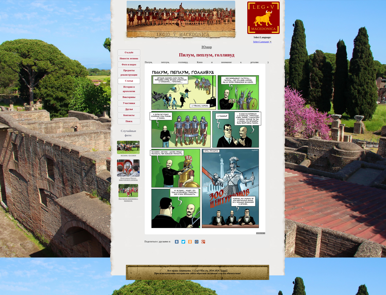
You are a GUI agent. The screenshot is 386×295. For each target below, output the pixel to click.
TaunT (224, 270)
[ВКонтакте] (177, 242)
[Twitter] (183, 242)
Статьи (129, 81)
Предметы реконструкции (129, 72)
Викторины (129, 97)
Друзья (129, 109)
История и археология (129, 89)
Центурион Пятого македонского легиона (128, 179)
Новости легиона (129, 58)
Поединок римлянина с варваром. (128, 200)
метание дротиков (128, 155)
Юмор (207, 47)
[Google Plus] (203, 242)
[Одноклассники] (190, 242)
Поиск (129, 121)
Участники (129, 103)
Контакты (128, 115)
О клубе (129, 52)
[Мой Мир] (196, 242)
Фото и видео (129, 64)
